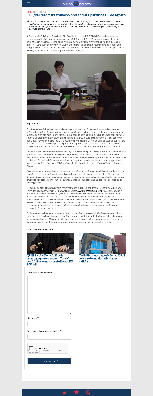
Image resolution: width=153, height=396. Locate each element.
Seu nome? (33, 318)
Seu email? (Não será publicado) (44, 330)
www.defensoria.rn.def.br (89, 190)
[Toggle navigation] (28, 4)
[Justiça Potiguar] (65, 392)
